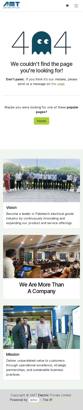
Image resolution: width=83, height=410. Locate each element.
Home (41, 121)
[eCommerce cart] (67, 5)
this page (57, 84)
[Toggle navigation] (76, 6)
